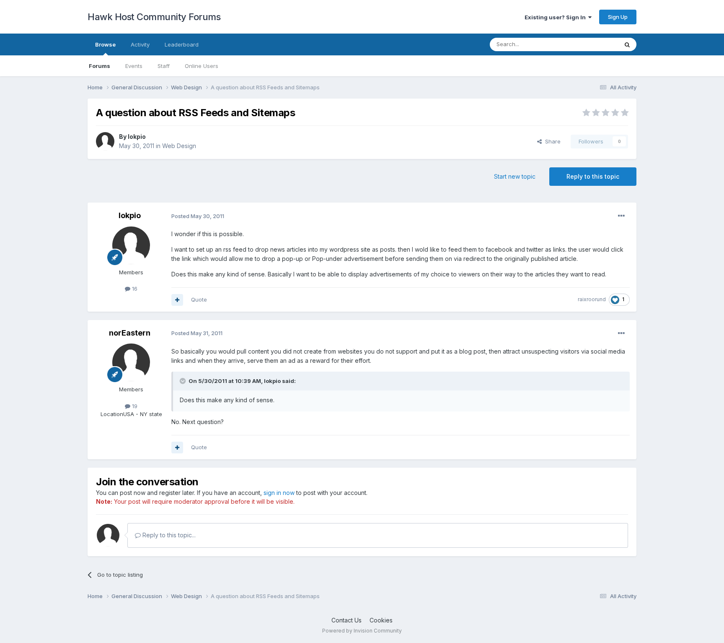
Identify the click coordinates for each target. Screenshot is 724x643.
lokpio (137, 136)
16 (133, 288)
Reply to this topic (592, 176)
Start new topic (514, 176)
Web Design (179, 145)
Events (133, 65)
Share (551, 141)
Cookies (381, 620)
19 (133, 406)
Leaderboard (182, 44)
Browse (105, 44)
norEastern (129, 332)
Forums (99, 65)
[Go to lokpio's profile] (105, 141)
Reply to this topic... (168, 535)
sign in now (279, 492)
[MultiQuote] (177, 300)
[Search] (627, 44)
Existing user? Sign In (556, 17)
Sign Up (618, 16)
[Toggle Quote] (183, 380)
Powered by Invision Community (362, 630)
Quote (199, 299)
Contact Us (346, 620)
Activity (140, 44)
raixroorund (592, 299)
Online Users (201, 65)
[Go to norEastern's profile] (131, 362)
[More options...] (621, 216)
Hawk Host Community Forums (154, 16)
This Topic (593, 44)
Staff (164, 65)
